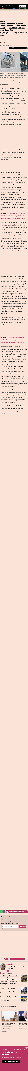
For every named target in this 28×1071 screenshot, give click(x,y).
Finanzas (2, 21)
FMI (6, 958)
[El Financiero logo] (11, 6)
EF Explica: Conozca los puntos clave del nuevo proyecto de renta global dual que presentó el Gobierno (14, 340)
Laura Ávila (4, 42)
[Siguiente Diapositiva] (26, 1020)
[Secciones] (3, 6)
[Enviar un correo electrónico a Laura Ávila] (8, 971)
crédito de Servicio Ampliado (17, 958)
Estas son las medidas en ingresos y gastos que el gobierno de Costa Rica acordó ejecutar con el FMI (13, 215)
